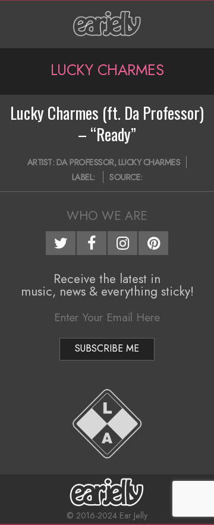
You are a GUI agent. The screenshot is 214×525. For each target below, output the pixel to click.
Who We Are (107, 216)
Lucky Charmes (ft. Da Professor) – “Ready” (107, 123)
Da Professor (85, 162)
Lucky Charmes (149, 162)
